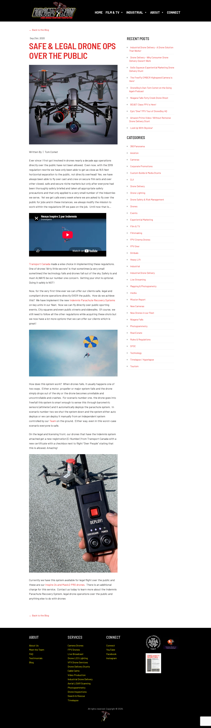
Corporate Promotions (141, 166)
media (133, 292)
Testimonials (35, 658)
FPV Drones (74, 649)
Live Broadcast (75, 653)
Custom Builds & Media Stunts (145, 173)
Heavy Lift (135, 259)
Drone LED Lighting (78, 658)
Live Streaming (138, 279)
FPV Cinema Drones (140, 239)
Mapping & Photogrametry (143, 286)
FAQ (31, 653)
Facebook (111, 653)
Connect (173, 12)
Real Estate (136, 332)
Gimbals (134, 253)
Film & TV (112, 12)
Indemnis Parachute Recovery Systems (92, 300)
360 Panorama (137, 146)
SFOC (133, 346)
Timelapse (73, 700)
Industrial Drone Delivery (142, 273)
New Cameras (137, 306)
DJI (132, 179)
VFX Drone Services (78, 662)
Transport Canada (39, 264)
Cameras (134, 159)
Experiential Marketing (141, 219)
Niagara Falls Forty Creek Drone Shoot (149, 97)
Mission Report (138, 299)
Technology (136, 353)
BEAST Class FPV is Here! (143, 104)
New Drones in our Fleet (142, 312)
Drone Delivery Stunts (79, 666)
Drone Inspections (77, 691)
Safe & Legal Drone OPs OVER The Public (72, 51)
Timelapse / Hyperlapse (142, 359)
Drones (133, 206)
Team (52, 421)
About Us (34, 645)
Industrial (134, 12)
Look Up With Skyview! (141, 127)
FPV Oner (134, 246)
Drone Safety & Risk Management (147, 199)
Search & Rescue (76, 695)
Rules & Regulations (140, 339)
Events (133, 213)
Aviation (134, 153)
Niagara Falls (136, 319)
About (155, 12)
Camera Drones (75, 645)
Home (99, 12)
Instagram (111, 658)
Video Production (77, 675)
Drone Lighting (137, 192)
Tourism (134, 366)
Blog (31, 662)
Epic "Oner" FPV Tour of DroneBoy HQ (148, 111)
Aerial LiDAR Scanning (79, 683)
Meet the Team (36, 649)
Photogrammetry (139, 326)
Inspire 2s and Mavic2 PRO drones (64, 584)
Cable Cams (74, 670)
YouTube (110, 649)
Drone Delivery (137, 186)
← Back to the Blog (39, 29)
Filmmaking (136, 233)
